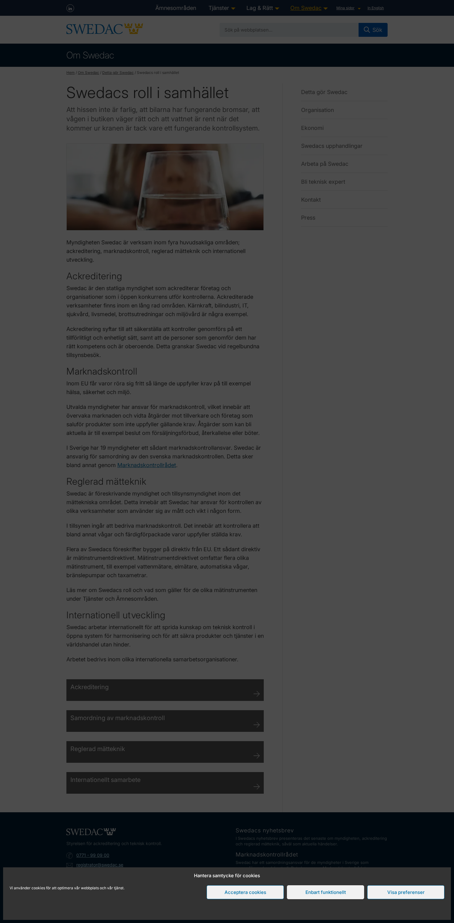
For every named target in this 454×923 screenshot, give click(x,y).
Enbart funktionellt (325, 892)
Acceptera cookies (245, 892)
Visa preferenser (406, 892)
